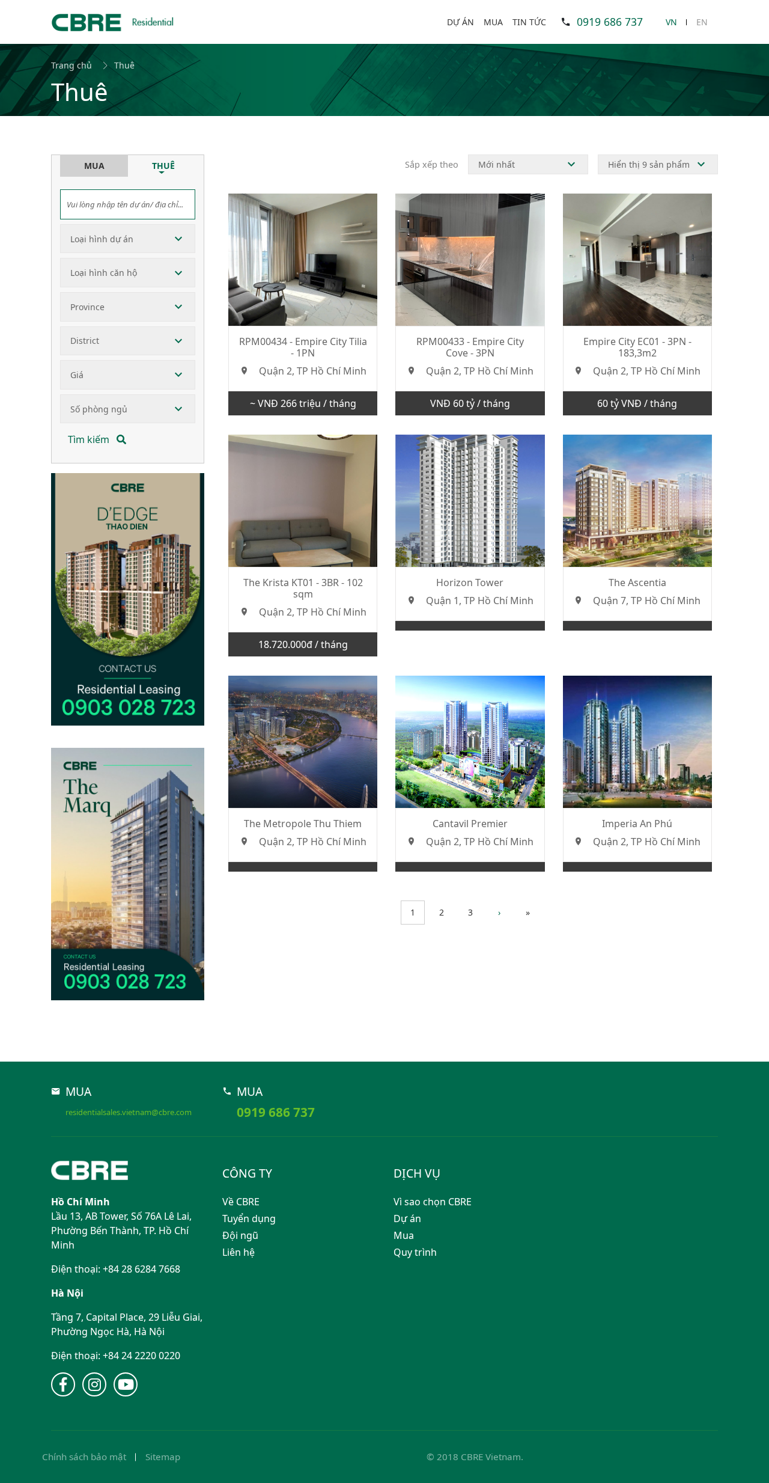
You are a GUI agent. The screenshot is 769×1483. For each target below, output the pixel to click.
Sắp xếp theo (431, 164)
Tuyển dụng (249, 1218)
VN (671, 22)
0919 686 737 (610, 21)
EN (702, 22)
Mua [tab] (94, 165)
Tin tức (529, 22)
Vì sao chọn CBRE (433, 1201)
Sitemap (162, 1457)
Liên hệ (238, 1252)
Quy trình (415, 1252)
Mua (493, 22)
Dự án (460, 22)
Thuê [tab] (163, 165)
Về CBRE (241, 1201)
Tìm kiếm (90, 439)
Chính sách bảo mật (84, 1457)
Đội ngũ (240, 1235)
